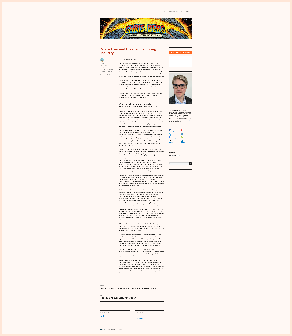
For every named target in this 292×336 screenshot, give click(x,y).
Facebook (171, 132)
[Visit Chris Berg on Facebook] (103, 316)
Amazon (171, 142)
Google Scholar (173, 139)
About (158, 11)
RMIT (182, 132)
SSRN (182, 135)
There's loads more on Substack (180, 52)
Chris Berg (103, 63)
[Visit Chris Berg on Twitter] (101, 316)
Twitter (171, 135)
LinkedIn (183, 142)
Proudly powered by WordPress (114, 329)
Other (188, 11)
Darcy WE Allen (104, 74)
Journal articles (173, 11)
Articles (182, 11)
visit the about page (185, 120)
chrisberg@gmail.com (140, 318)
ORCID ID (183, 139)
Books (164, 11)
